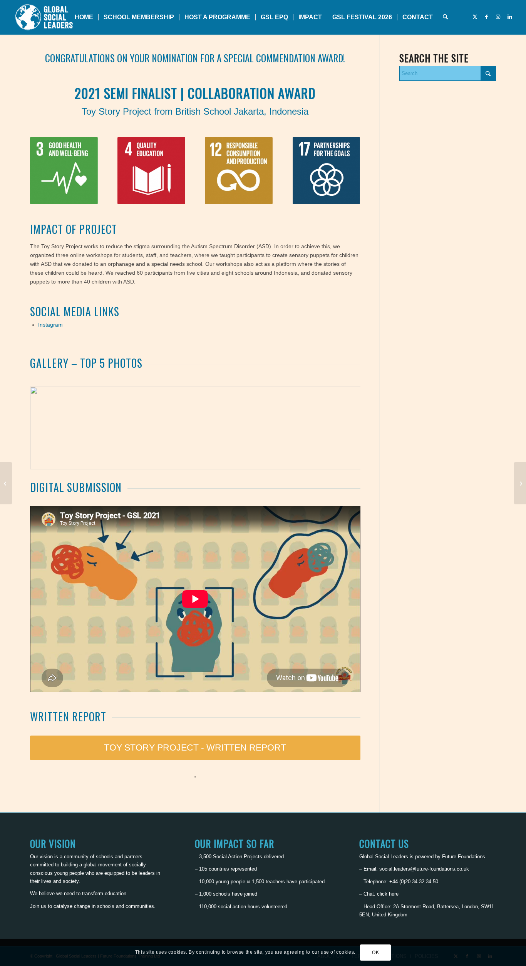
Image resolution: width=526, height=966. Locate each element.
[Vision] (520, 483)
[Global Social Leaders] (44, 17)
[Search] (445, 17)
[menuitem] (84, 17)
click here (388, 894)
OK (375, 952)
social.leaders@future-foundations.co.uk (424, 869)
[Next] (343, 428)
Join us (38, 906)
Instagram (50, 325)
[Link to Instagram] (498, 17)
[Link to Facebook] (486, 17)
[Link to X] (475, 17)
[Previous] (47, 428)
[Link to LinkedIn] (510, 17)
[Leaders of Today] (6, 483)
